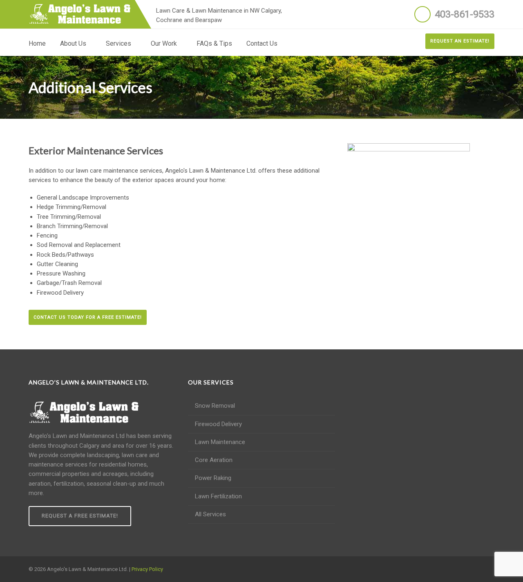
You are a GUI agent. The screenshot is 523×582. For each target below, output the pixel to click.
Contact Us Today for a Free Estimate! (88, 317)
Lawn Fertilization (218, 496)
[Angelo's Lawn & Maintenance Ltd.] (80, 14)
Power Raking (213, 478)
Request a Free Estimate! (80, 516)
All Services (210, 514)
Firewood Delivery (218, 424)
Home (37, 43)
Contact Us (261, 43)
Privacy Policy (147, 569)
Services (118, 43)
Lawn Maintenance (220, 442)
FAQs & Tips (214, 43)
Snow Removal (215, 405)
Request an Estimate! (459, 41)
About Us (73, 43)
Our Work (164, 43)
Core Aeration (213, 460)
